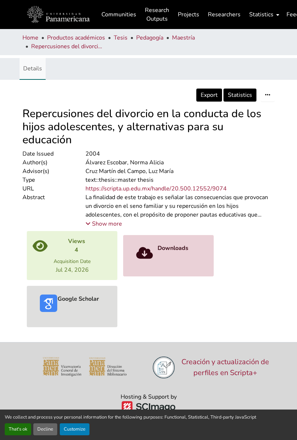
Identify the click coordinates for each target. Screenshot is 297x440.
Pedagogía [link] (149, 38)
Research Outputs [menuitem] (157, 14)
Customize (74, 429)
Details (32, 69)
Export (209, 95)
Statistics (240, 95)
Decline (45, 429)
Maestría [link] (183, 38)
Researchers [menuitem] (224, 14)
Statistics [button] (261, 14)
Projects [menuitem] (188, 14)
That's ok (18, 429)
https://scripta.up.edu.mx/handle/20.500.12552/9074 (156, 189)
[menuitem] (263, 14)
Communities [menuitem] (118, 14)
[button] (58, 14)
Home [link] (30, 38)
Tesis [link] (120, 38)
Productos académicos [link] (76, 38)
